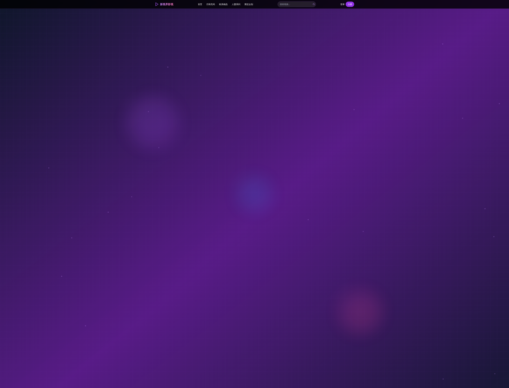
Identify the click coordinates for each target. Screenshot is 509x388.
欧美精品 (223, 4)
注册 (350, 4)
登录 (342, 4)
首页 (200, 4)
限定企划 (249, 4)
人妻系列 (236, 4)
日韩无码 (210, 4)
